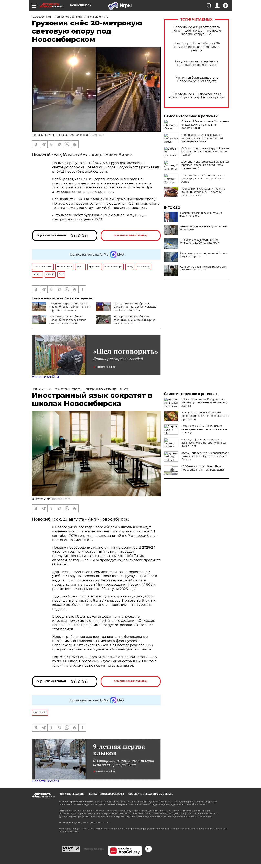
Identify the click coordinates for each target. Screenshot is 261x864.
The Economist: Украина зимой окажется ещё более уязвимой (199, 241)
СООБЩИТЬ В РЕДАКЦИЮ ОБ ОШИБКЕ (150, 794)
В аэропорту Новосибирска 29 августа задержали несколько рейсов (197, 47)
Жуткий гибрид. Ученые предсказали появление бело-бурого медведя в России (205, 456)
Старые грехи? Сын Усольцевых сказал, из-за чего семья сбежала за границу (204, 429)
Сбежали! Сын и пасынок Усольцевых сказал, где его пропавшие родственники (205, 124)
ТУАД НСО (97, 134)
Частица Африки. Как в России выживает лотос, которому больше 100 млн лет (203, 442)
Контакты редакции (71, 794)
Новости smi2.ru (45, 377)
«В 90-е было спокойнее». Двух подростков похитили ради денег (203, 468)
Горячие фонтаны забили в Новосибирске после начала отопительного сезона (67, 320)
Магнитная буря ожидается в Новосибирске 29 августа (197, 79)
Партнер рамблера (94, 848)
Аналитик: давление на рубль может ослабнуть (203, 228)
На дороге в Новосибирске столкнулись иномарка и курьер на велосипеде (134, 320)
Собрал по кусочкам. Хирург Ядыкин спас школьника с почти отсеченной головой (205, 151)
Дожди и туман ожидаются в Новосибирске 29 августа (196, 63)
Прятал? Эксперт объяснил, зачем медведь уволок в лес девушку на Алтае (203, 178)
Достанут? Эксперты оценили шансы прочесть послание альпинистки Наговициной (205, 165)
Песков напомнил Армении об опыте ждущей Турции (204, 255)
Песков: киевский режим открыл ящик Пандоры (201, 214)
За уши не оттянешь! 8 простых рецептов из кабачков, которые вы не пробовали (205, 416)
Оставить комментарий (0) (130, 235)
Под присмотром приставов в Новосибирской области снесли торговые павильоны (70, 307)
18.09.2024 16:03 (41, 16)
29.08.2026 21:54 (42, 388)
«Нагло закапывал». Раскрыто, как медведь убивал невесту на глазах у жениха (204, 402)
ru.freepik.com (61, 498)
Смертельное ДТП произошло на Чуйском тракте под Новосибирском (197, 95)
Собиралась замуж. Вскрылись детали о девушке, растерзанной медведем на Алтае (202, 138)
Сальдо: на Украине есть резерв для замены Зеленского (203, 268)
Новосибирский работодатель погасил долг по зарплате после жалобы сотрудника (196, 30)
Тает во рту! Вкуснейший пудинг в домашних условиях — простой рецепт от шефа (203, 192)
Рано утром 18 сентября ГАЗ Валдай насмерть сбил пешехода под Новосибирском (135, 307)
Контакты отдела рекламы (106, 794)
